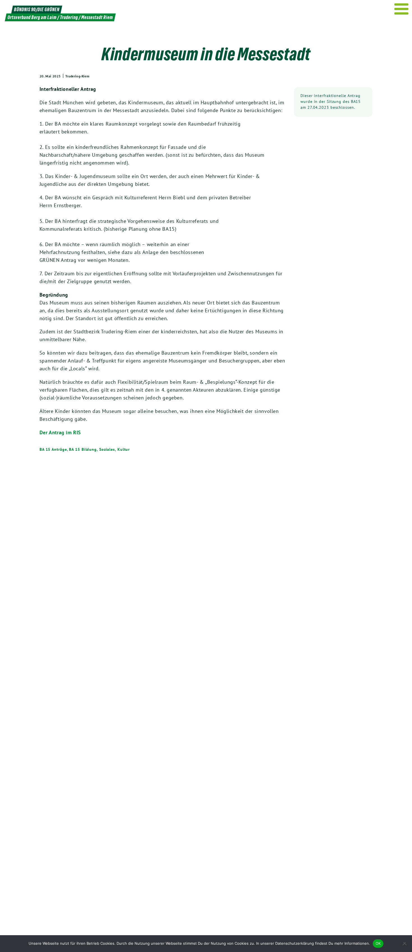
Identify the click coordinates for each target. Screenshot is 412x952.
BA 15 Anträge (53, 449)
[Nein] (405, 943)
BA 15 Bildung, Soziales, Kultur (99, 449)
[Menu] (401, 9)
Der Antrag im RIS (60, 432)
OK (378, 943)
